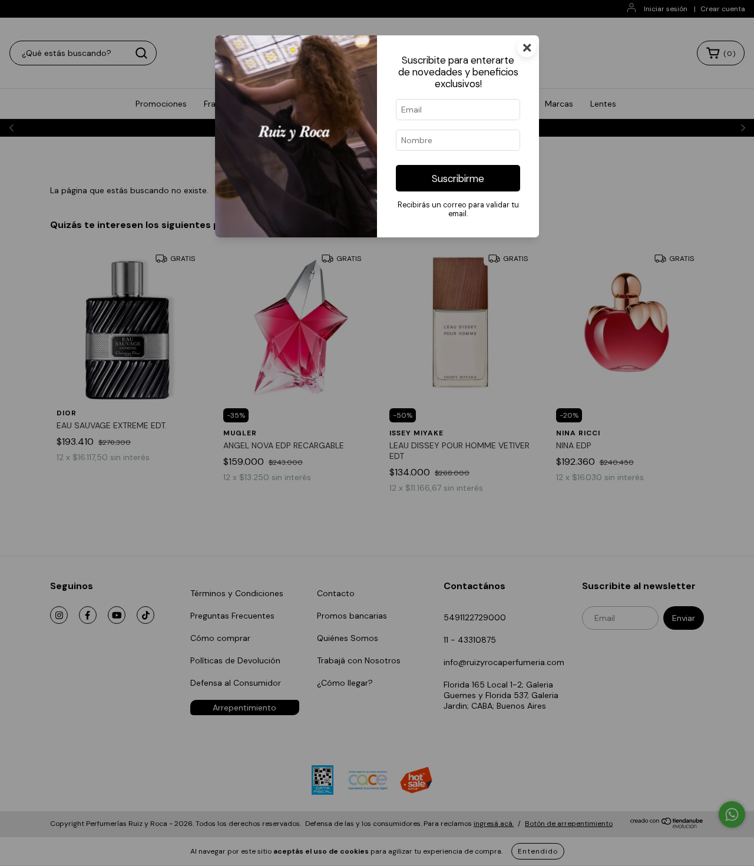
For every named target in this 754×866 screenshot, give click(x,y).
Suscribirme (458, 178)
